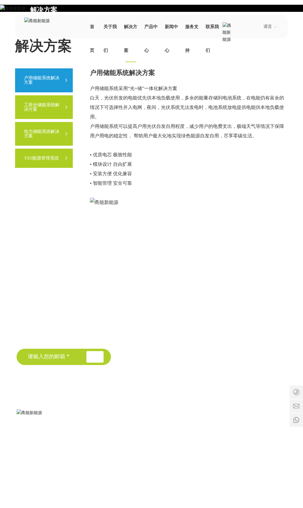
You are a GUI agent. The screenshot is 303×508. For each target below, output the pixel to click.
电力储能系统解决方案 (240, 314)
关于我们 (156, 296)
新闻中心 (156, 328)
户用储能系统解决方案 (240, 295)
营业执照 (265, 471)
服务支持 (156, 339)
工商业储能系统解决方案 (242, 305)
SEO (250, 471)
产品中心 (156, 317)
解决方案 (43, 10)
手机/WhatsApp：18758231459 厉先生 (115, 437)
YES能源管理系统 (235, 324)
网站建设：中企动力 (213, 471)
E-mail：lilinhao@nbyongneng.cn (112, 450)
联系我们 (156, 349)
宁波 (238, 471)
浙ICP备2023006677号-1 (103, 478)
